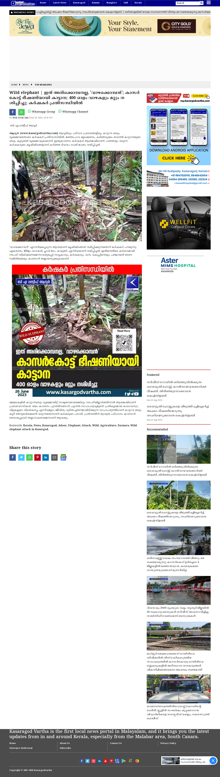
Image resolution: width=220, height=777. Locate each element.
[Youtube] (105, 761)
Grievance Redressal (20, 748)
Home (43, 3)
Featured (153, 375)
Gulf (126, 3)
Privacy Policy (168, 743)
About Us (65, 743)
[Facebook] (82, 761)
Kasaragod (79, 3)
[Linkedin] (99, 761)
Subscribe (65, 748)
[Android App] (123, 760)
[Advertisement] (106, 58)
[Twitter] (88, 761)
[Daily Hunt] (130, 760)
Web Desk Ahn (21, 118)
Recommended (157, 429)
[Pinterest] (111, 761)
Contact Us (116, 743)
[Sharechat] (136, 760)
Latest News (59, 3)
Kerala (138, 3)
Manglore (111, 3)
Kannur (96, 3)
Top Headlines (43, 85)
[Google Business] (116, 760)
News (26, 85)
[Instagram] (93, 761)
